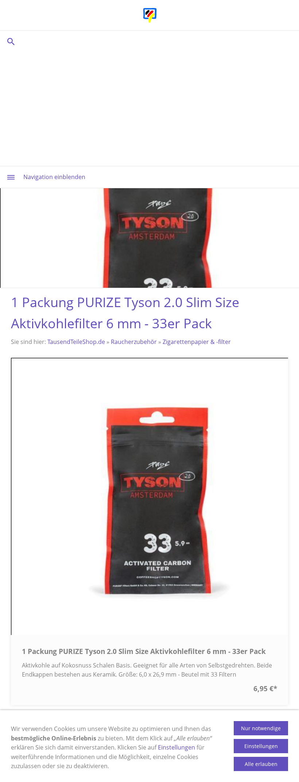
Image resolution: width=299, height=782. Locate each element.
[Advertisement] (149, 108)
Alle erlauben (261, 763)
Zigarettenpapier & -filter (197, 342)
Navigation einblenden (54, 177)
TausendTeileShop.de (76, 342)
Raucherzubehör (134, 342)
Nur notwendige (261, 728)
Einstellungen (176, 747)
